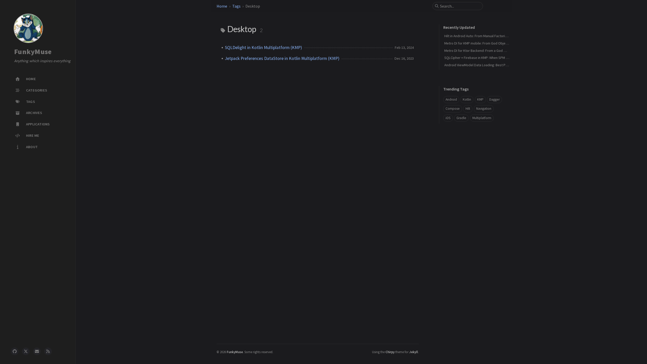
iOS (448, 118)
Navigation (483, 108)
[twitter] (25, 351)
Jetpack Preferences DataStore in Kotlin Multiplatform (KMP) (282, 58)
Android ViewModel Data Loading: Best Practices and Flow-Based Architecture (503, 65)
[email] (36, 351)
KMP (480, 99)
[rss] (48, 351)
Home (222, 6)
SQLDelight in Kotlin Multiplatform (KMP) (263, 47)
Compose (453, 108)
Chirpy (390, 352)
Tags (236, 6)
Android (451, 99)
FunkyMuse (33, 52)
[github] (14, 351)
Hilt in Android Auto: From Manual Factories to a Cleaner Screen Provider (498, 36)
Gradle (461, 118)
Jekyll (413, 352)
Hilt (468, 108)
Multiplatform (481, 118)
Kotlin (467, 99)
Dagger (494, 99)
